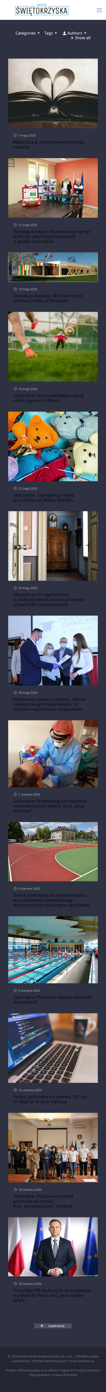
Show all (82, 37)
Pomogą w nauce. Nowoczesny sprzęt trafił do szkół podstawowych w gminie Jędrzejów (52, 236)
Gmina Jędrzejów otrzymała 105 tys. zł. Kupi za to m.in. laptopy (50, 1099)
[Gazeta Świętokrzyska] (53, 9)
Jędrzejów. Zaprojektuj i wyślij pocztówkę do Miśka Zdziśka (43, 498)
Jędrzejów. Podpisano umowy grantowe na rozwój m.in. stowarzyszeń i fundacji (43, 1201)
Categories (26, 33)
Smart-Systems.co (81, 1361)
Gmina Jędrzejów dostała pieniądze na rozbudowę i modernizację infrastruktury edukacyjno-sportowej (51, 900)
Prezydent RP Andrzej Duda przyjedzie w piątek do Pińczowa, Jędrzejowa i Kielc (52, 1295)
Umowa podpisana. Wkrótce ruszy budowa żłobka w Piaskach (48, 298)
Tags (48, 33)
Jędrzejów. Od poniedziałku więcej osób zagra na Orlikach (48, 398)
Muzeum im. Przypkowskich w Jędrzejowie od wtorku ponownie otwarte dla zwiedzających (49, 599)
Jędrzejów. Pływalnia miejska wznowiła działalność (53, 1000)
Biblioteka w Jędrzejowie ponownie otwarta (48, 144)
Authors (74, 33)
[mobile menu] (99, 10)
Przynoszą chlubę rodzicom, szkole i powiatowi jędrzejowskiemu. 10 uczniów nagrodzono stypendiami (49, 704)
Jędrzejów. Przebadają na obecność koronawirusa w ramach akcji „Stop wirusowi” (50, 805)
